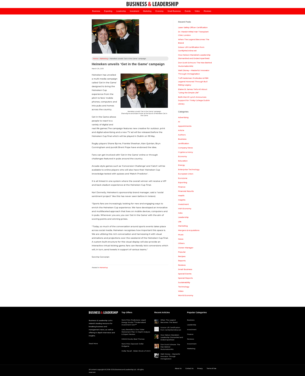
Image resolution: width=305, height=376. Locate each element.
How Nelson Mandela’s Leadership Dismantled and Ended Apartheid (171, 337)
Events (188, 11)
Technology (183, 287)
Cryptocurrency (185, 152)
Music (181, 234)
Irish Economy (184, 208)
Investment (134, 11)
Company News (185, 148)
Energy (181, 165)
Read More (93, 343)
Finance (181, 187)
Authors (182, 135)
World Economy (185, 295)
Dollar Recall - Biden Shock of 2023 (136, 351)
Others (181, 243)
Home (95, 58)
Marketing (147, 11)
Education (183, 161)
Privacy (200, 368)
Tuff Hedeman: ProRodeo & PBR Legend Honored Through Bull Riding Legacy (193, 81)
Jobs (180, 213)
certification (183, 143)
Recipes (182, 256)
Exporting (108, 11)
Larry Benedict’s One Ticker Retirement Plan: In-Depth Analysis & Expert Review (136, 332)
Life (179, 221)
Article (181, 130)
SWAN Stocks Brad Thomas (133, 339)
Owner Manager (185, 248)
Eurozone (182, 178)
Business (96, 11)
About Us (178, 368)
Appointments (184, 126)
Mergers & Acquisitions (188, 230)
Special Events (184, 274)
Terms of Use (211, 368)
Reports (182, 261)
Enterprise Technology (188, 169)
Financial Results (186, 191)
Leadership (121, 11)
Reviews (207, 11)
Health (181, 195)
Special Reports (185, 278)
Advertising (183, 117)
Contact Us (189, 368)
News (180, 239)
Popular (182, 252)
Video (197, 11)
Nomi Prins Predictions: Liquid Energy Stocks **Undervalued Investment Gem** (134, 322)
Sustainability (184, 282)
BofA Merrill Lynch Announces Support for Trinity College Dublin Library (194, 100)
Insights (181, 200)
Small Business (174, 11)
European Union (185, 174)
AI (179, 122)
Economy (159, 11)
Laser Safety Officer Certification (193, 27)
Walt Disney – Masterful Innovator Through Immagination (170, 356)
